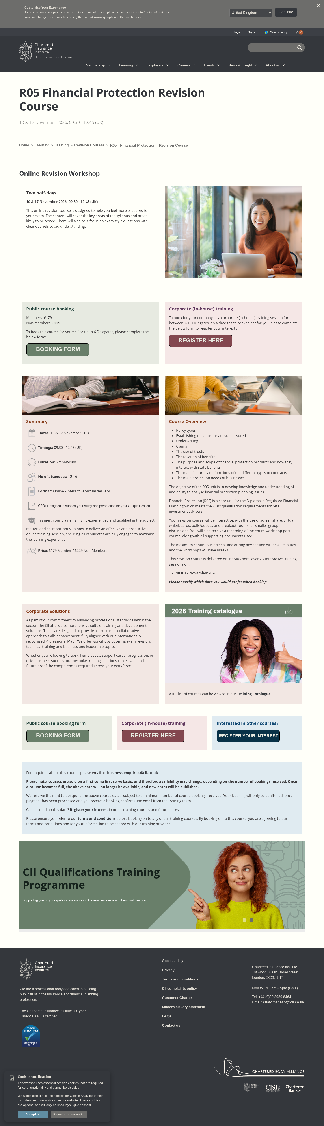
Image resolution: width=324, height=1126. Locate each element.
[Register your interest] (248, 735)
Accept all (33, 1114)
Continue (286, 12)
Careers (183, 65)
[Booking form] (57, 349)
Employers (155, 65)
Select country (278, 32)
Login (237, 32)
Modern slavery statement (183, 1007)
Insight (174, 65)
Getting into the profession (114, 65)
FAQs (166, 1016)
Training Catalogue (253, 693)
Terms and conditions (180, 979)
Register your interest (89, 809)
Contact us (171, 1025)
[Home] (36, 969)
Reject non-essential (68, 1114)
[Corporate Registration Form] (200, 340)
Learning (126, 65)
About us (273, 65)
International (171, 65)
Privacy (168, 970)
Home (24, 145)
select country (95, 17)
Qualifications (67, 65)
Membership (95, 65)
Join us (63, 65)
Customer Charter (177, 998)
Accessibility (172, 961)
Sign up (252, 32)
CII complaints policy (179, 988)
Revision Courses (89, 145)
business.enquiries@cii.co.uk (132, 772)
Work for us (226, 65)
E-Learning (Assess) (118, 65)
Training (62, 145)
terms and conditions (96, 818)
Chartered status (64, 65)
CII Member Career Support (68, 65)
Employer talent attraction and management (171, 65)
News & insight (240, 65)
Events (209, 65)
